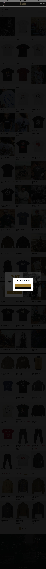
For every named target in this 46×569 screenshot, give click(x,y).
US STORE (25, 282)
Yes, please (23, 285)
